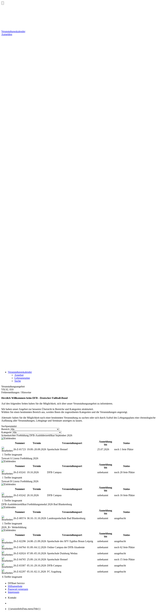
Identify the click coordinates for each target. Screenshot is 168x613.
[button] (2, 3)
